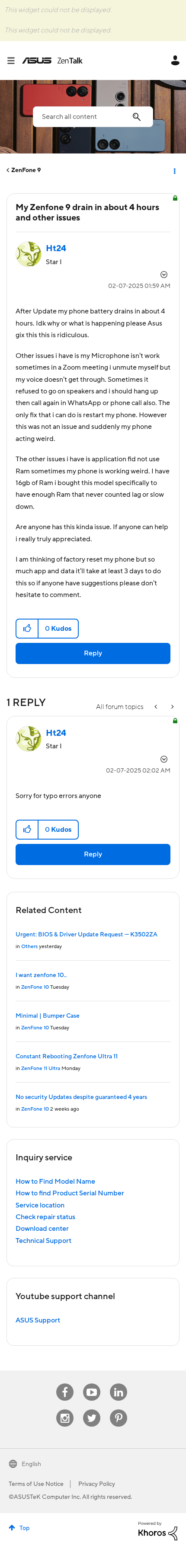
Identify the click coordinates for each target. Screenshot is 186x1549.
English (31, 1464)
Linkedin (118, 1383)
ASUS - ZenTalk (52, 60)
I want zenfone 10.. (41, 975)
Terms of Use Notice (36, 1484)
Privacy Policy (96, 1484)
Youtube (91, 1383)
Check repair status (45, 1217)
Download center (42, 1228)
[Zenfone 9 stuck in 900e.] (156, 707)
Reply (93, 653)
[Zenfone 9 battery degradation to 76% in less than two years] (172, 707)
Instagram (65, 1409)
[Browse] (14, 60)
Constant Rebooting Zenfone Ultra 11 (67, 1056)
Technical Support (43, 1240)
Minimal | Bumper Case (48, 1016)
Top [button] (24, 1528)
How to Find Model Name (55, 1181)
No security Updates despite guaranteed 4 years (81, 1097)
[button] (27, 629)
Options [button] (174, 170)
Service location (40, 1205)
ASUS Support (38, 1320)
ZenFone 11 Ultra (40, 1068)
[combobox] (93, 116)
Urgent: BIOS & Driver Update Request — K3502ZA (86, 935)
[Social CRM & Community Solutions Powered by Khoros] (157, 1530)
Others (29, 946)
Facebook (65, 1383)
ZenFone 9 (26, 170)
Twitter (92, 1409)
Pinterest (118, 1409)
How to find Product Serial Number (70, 1193)
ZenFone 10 (35, 987)
